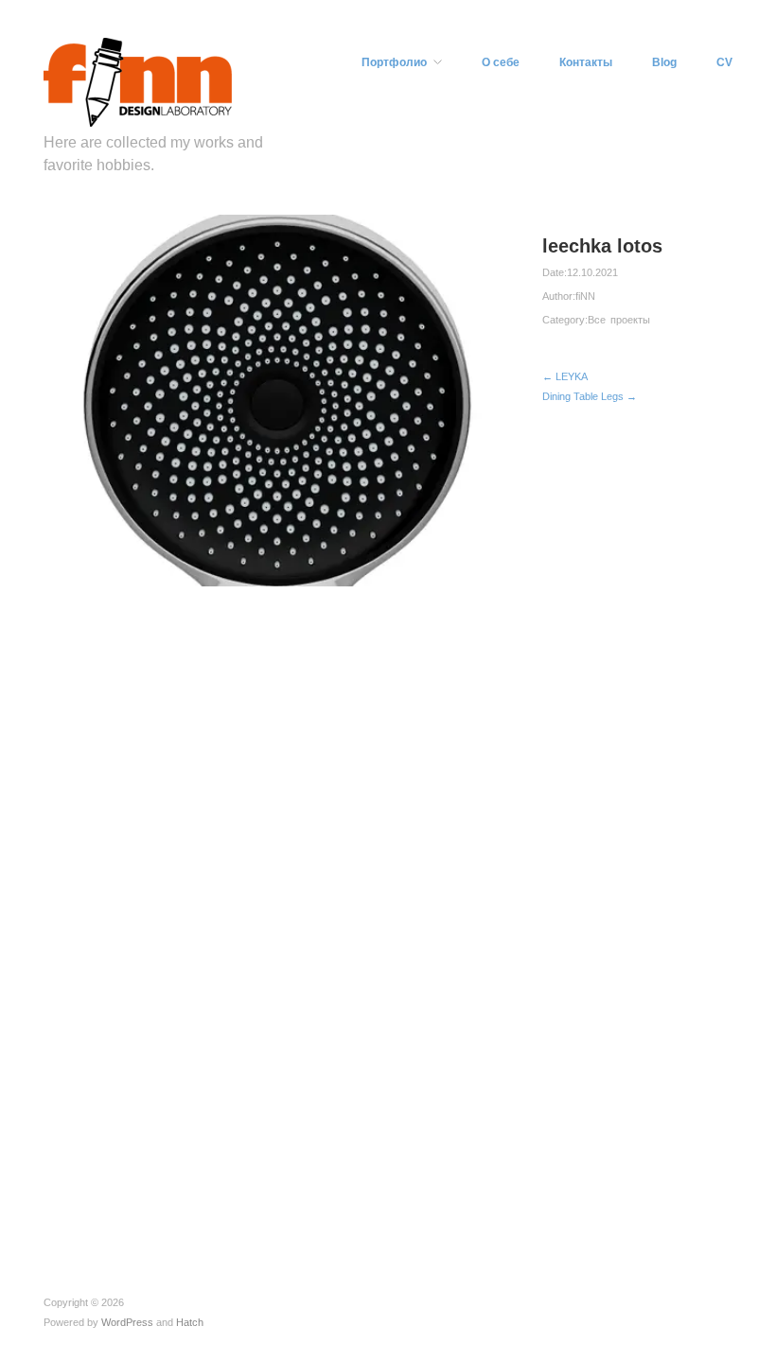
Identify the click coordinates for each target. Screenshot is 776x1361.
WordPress (127, 1322)
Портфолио (394, 62)
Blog (664, 62)
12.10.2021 (592, 272)
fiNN (585, 296)
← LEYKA (565, 376)
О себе (501, 62)
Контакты (585, 62)
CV (724, 62)
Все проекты (619, 319)
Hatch (189, 1322)
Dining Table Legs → (589, 396)
